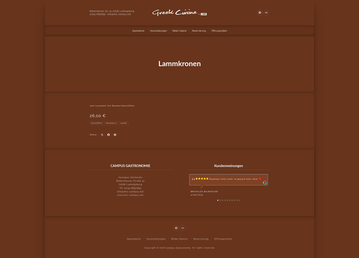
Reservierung (199, 30)
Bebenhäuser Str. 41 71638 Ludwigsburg (112, 11)
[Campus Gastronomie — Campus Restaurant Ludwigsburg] (179, 12)
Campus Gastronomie (178, 248)
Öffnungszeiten (219, 30)
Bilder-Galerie (179, 30)
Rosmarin (111, 123)
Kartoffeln (97, 123)
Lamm (123, 123)
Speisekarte (138, 30)
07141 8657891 (98, 14)
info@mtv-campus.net (119, 14)
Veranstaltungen (158, 30)
